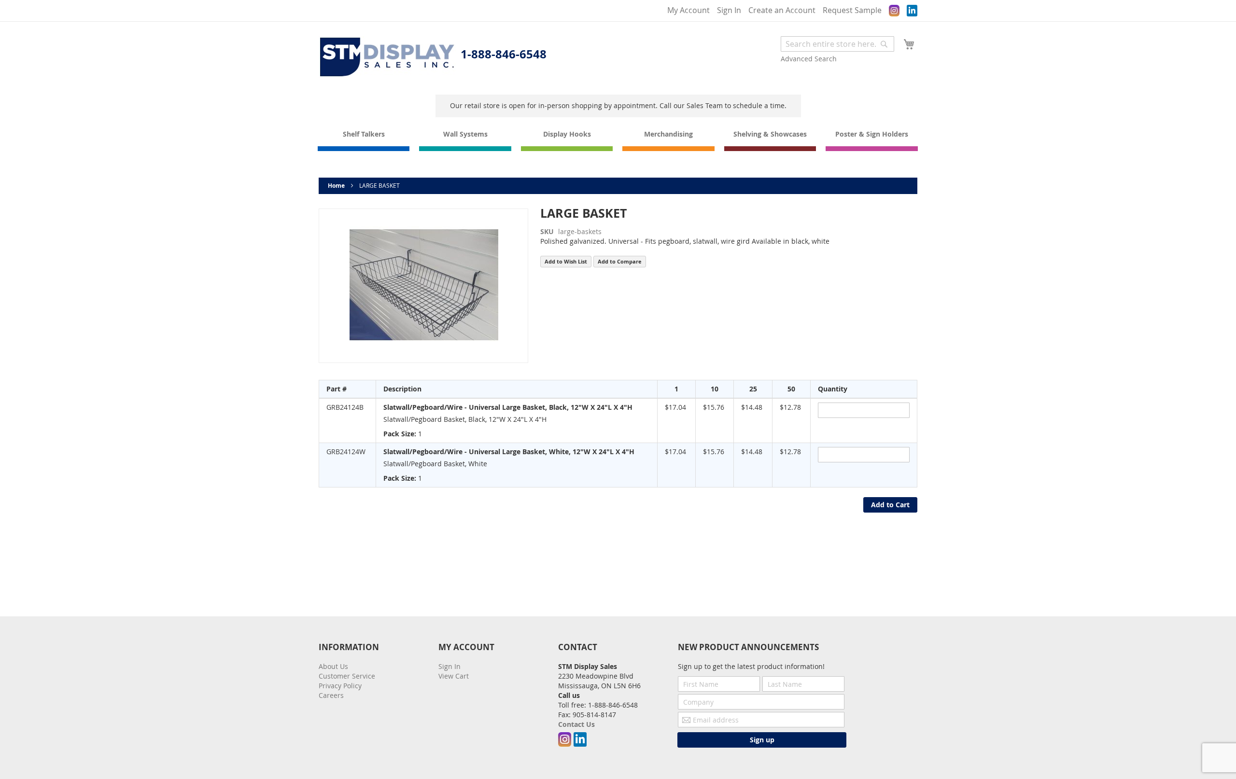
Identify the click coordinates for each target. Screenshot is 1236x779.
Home (336, 185)
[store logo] (387, 57)
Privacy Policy (340, 685)
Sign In (729, 10)
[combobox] (837, 44)
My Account (688, 10)
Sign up (762, 739)
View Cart (453, 676)
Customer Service (347, 676)
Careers (331, 695)
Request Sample (852, 10)
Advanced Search (809, 58)
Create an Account (781, 10)
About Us (333, 666)
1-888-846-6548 (504, 54)
